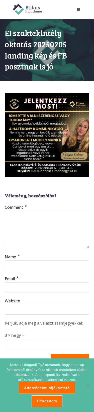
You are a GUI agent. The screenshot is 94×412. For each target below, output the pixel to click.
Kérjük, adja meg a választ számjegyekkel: (44, 323)
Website (12, 301)
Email (12, 278)
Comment (16, 207)
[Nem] (87, 385)
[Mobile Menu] (79, 9)
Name (12, 257)
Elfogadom (47, 401)
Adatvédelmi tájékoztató (47, 388)
